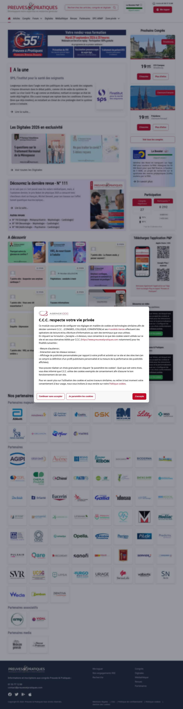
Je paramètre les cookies (81, 396)
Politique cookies (117, 383)
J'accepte (139, 396)
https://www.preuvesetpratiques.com (99, 339)
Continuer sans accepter (50, 396)
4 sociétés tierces (116, 329)
